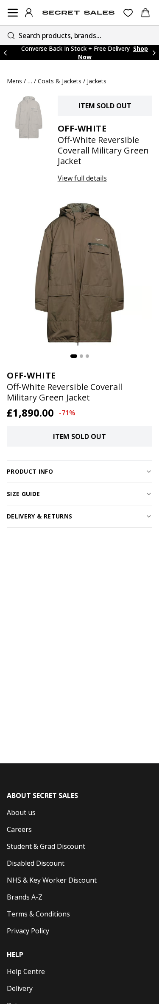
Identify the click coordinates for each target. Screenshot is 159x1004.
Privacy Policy (28, 930)
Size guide (23, 494)
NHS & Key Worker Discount (52, 880)
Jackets (96, 81)
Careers (19, 829)
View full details (82, 178)
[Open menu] (12, 12)
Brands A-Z (24, 897)
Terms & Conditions (38, 914)
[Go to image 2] (81, 356)
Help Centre (26, 971)
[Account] (28, 12)
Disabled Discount (35, 863)
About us (21, 812)
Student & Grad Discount (46, 846)
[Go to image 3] (87, 356)
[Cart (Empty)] (145, 12)
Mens (14, 81)
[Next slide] (154, 52)
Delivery (20, 988)
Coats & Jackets (59, 81)
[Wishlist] (128, 13)
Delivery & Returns (39, 516)
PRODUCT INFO (30, 471)
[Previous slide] (5, 52)
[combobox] (79, 35)
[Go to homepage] (78, 12)
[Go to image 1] (73, 356)
